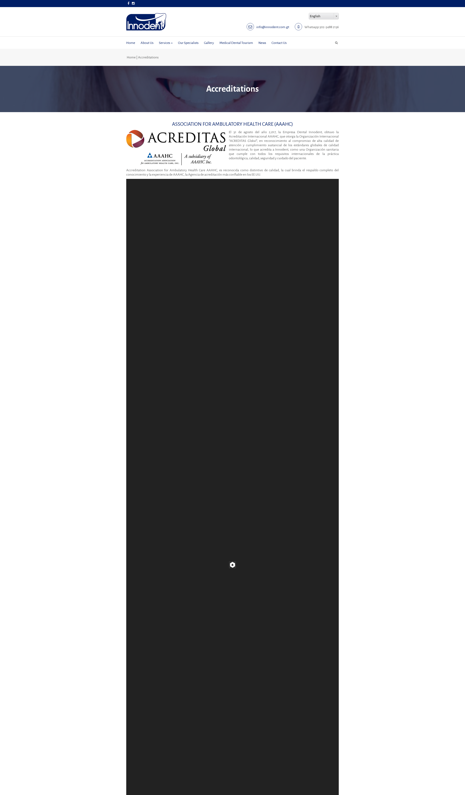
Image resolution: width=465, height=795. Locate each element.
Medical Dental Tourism (236, 43)
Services (166, 43)
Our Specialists (188, 43)
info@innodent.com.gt (272, 27)
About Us (147, 43)
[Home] (146, 15)
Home (130, 43)
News (262, 43)
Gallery (209, 43)
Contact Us (279, 43)
